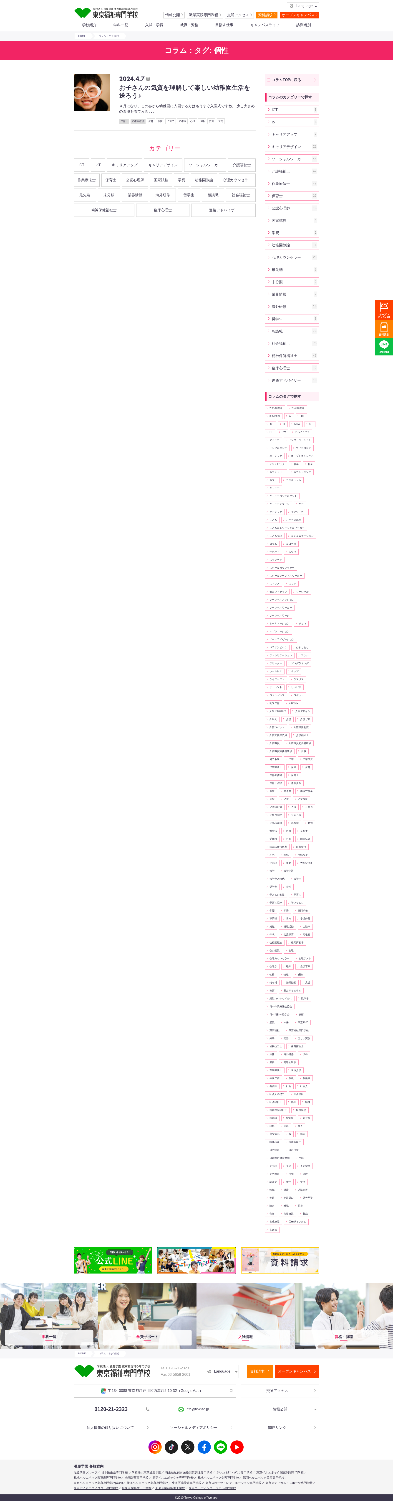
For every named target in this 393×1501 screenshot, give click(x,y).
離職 (286, 1205)
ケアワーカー (298, 512)
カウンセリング (302, 472)
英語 (288, 1165)
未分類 (108, 195)
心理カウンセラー (237, 180)
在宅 (272, 854)
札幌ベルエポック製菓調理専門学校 (97, 1477)
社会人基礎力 (277, 1094)
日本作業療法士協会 (281, 1006)
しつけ (292, 551)
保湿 (293, 767)
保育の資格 (276, 775)
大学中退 (289, 870)
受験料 (273, 838)
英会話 (273, 1165)
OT (311, 424)
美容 (286, 1126)
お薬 (296, 464)
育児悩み (275, 1134)
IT (284, 424)
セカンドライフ (278, 591)
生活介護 (296, 1070)
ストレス (275, 583)
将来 (288, 918)
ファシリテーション (281, 655)
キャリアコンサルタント (283, 496)
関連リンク (277, 1428)
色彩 (301, 1157)
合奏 (288, 838)
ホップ (295, 671)
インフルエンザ (278, 448)
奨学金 (273, 886)
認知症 (273, 1181)
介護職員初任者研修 (300, 743)
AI (290, 416)
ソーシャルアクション (282, 599)
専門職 (273, 918)
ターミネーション (280, 623)
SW (284, 432)
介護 (288, 719)
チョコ (302, 623)
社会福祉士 (241, 195)
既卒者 (305, 998)
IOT (272, 424)
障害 (272, 1205)
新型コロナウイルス (281, 998)
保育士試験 (276, 783)
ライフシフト (277, 679)
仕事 (303, 751)
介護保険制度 (301, 727)
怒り (288, 966)
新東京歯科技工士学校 (136, 1488)
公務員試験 (276, 815)
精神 (307, 1102)
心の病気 (275, 950)
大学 (272, 870)
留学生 (188, 195)
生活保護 (275, 1078)
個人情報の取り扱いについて (110, 1428)
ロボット (299, 695)
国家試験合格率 (278, 846)
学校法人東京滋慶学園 (146, 1472)
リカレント (276, 687)
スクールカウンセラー (282, 567)
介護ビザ (305, 719)
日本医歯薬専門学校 (114, 1472)
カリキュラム (293, 480)
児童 (286, 799)
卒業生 (304, 831)
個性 (272, 791)
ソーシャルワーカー (205, 165)
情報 (286, 974)
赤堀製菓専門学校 (137, 1477)
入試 (293, 807)
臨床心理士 (163, 210)
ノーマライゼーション (282, 639)
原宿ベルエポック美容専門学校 (173, 1477)
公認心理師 (135, 180)
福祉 (293, 1102)
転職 (272, 1189)
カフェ (273, 480)
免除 (272, 799)
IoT (98, 165)
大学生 (297, 878)
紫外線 (290, 1118)
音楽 (272, 1213)
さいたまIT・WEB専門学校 (234, 1472)
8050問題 (275, 416)
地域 (286, 854)
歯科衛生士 (297, 1046)
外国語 (273, 862)
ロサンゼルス (277, 695)
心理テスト (305, 958)
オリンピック (277, 464)
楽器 (286, 1038)
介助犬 (273, 719)
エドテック (276, 455)
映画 (301, 1014)
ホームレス (276, 671)
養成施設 (275, 1221)
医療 (288, 831)
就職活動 (289, 926)
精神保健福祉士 (104, 210)
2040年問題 (298, 408)
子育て (297, 894)
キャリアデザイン (163, 165)
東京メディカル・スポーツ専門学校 (289, 1483)
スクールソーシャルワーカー (286, 575)
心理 (291, 950)
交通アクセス (238, 15)
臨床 (302, 1134)
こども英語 (276, 535)
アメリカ (275, 440)
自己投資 (294, 1150)
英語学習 (305, 1165)
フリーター (276, 663)
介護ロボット (277, 727)
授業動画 (291, 982)
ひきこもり (302, 647)
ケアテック (276, 512)
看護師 (273, 1086)
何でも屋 (275, 759)
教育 (272, 990)
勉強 (310, 823)
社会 (288, 1086)
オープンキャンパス (298, 15)
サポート (275, 551)
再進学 (295, 823)
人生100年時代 (278, 711)
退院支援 (303, 1189)
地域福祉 (303, 854)
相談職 (213, 195)
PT (271, 432)
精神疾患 (301, 1110)
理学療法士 (276, 1070)
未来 (286, 1022)
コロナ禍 (291, 543)
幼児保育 (289, 934)
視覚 (291, 1173)
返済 (286, 1189)
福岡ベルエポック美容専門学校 (263, 1477)
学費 (181, 180)
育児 (300, 1126)
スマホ (292, 583)
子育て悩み (276, 902)
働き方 (287, 791)
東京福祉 (275, 1030)
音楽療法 (289, 1213)
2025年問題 (276, 408)
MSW (297, 424)
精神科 (273, 1118)
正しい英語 (304, 1038)
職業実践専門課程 (203, 15)
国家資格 (301, 846)
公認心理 (296, 815)
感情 (300, 974)
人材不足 (294, 703)
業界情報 (135, 195)
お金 (310, 464)
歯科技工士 (276, 1046)
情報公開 (172, 15)
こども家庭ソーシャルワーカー (287, 527)
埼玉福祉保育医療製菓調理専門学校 (188, 1472)
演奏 (272, 1062)
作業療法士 (87, 180)
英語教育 (275, 1173)
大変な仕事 (306, 862)
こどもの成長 (293, 519)
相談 (291, 1078)
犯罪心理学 (290, 1062)
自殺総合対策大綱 (280, 1157)
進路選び (289, 1197)
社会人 (304, 1086)
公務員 (309, 807)
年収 (272, 934)
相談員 (306, 1078)
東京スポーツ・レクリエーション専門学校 (233, 1483)
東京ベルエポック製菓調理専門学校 (280, 1472)
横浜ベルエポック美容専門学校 (147, 1483)
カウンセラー (277, 472)
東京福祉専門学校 (299, 1030)
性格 (272, 974)
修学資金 (296, 783)
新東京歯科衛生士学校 (170, 1488)
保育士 (110, 180)
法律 (272, 1054)
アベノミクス (302, 432)
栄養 (272, 1038)
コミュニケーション (302, 535)
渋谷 (305, 1054)
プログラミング (300, 663)
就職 (272, 926)
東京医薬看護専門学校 (187, 1483)
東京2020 (303, 1022)
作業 (291, 759)
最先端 (84, 195)
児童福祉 (303, 799)
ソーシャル (302, 591)
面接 (300, 1205)
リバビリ (296, 687)
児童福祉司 (276, 807)
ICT (81, 165)
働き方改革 (306, 791)
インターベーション (300, 440)
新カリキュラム (292, 990)
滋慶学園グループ (85, 1472)
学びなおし (297, 902)
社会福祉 (299, 1094)
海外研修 (163, 195)
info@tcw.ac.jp (197, 1409)
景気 (272, 1022)
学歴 (272, 910)
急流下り (305, 966)
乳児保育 (275, 703)
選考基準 (308, 1197)
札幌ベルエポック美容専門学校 (218, 1477)
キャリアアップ (124, 165)
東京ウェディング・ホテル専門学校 (212, 1488)
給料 (272, 1126)
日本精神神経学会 (280, 1014)
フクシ (305, 655)
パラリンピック (278, 647)
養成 (305, 1213)
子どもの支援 (277, 894)
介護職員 (275, 743)
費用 (288, 1181)
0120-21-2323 (111, 1409)
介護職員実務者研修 (281, 751)
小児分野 (305, 918)
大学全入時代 (277, 878)
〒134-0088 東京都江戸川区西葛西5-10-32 (155, 1391)
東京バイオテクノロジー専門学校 (96, 1488)
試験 (305, 1173)
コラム (273, 543)
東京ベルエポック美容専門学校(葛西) (98, 1483)
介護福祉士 (242, 165)
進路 (272, 1197)
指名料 (273, 982)
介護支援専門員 (278, 735)
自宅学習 (275, 1150)
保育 (307, 767)
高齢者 (273, 1229)
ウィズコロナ (303, 448)
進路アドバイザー (223, 210)
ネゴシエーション (280, 631)
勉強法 (273, 831)
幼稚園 (306, 934)
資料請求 (265, 15)
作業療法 (308, 759)
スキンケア (276, 559)
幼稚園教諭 (204, 180)
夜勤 (288, 862)
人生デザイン (302, 711)
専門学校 (303, 910)
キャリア (275, 488)
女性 (288, 886)
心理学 (273, 966)
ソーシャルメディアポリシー (193, 1428)
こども (273, 519)
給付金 (306, 1118)
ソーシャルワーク (280, 615)
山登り (306, 926)
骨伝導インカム (297, 1221)
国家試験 (161, 180)
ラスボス (299, 679)
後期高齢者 (297, 942)
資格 (302, 1181)
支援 (307, 982)
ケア (301, 504)
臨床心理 (275, 1142)
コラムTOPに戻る (286, 80)
